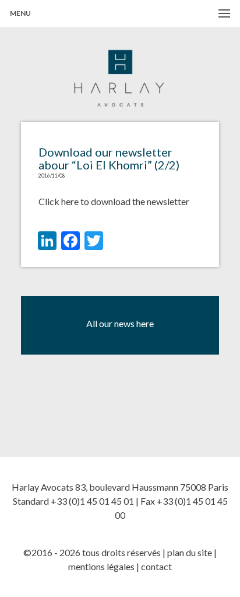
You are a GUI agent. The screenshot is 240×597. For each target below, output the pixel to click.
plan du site (189, 552)
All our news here (120, 323)
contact (156, 566)
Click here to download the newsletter (113, 201)
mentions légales (101, 566)
